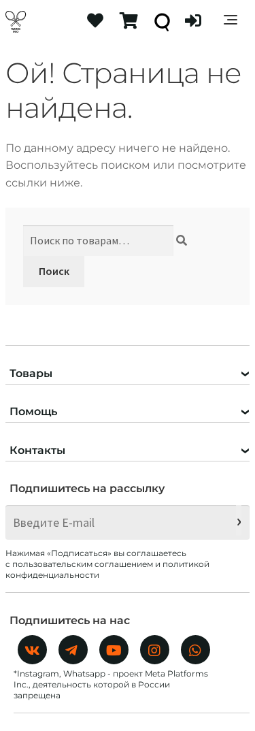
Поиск (54, 271)
